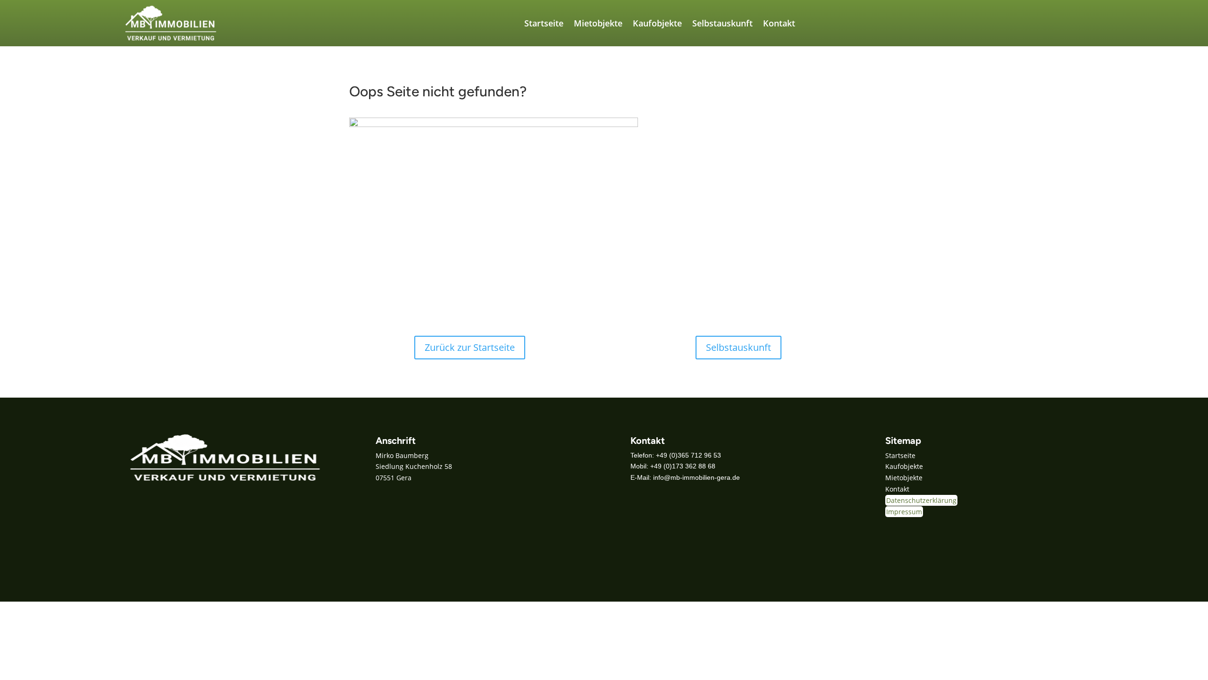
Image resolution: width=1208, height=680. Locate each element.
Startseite (543, 23)
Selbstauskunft (722, 23)
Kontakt (779, 23)
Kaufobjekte (657, 23)
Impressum (904, 511)
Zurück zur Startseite (470, 347)
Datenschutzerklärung (921, 500)
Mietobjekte (598, 23)
